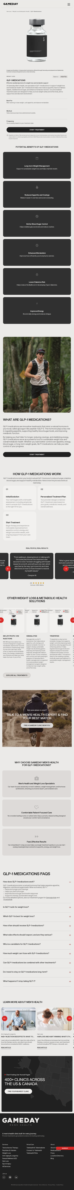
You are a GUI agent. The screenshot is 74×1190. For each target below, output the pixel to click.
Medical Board (56, 1150)
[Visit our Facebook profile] (10, 1177)
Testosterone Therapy (10, 1147)
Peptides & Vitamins (9, 1150)
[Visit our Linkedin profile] (16, 1177)
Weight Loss (6, 1153)
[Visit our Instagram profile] (3, 1177)
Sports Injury (6, 1163)
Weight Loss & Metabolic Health (21, 11)
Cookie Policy (59, 1184)
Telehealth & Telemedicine (35, 1147)
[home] (10, 4)
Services (9, 11)
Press (53, 1153)
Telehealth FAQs (32, 1153)
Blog (52, 1158)
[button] (69, 4)
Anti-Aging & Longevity (8, 1034)
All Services (6, 1166)
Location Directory (57, 1155)
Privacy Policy (51, 1184)
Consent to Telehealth (34, 1150)
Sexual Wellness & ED (9, 1158)
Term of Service (43, 1184)
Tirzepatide (7, 899)
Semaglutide (51, 897)
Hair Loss (40, 1034)
